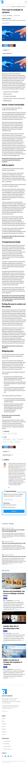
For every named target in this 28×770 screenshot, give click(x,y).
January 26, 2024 (9, 554)
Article (4, 15)
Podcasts (4, 723)
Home (3, 6)
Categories (6, 431)
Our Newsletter (7, 741)
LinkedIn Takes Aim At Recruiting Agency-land (11, 627)
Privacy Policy (8, 762)
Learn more (4, 711)
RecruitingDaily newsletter (10, 505)
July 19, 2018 (17, 15)
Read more (9, 537)
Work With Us (6, 743)
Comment (5, 50)
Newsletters (7, 503)
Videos (3, 726)
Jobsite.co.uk (22, 467)
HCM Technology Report (10, 507)
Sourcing (11, 441)
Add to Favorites (7, 53)
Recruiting (9, 15)
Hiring (14, 439)
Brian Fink (9, 633)
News (9, 433)
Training (3, 734)
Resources (4, 731)
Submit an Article (6, 18)
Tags (5, 437)
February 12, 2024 (9, 528)
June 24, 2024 (15, 633)
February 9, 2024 (9, 541)
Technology (17, 441)
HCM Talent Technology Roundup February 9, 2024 (13, 543)
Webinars (4, 729)
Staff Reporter (10, 600)
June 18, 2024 (17, 669)
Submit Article (5, 23)
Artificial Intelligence (7, 439)
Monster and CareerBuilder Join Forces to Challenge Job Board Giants (14, 593)
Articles (8, 6)
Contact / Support (7, 749)
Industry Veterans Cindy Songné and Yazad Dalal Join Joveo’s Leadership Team (13, 530)
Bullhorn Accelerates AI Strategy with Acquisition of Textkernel (12, 662)
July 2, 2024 (17, 600)
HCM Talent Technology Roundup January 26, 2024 (14, 556)
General (4, 433)
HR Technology (20, 439)
